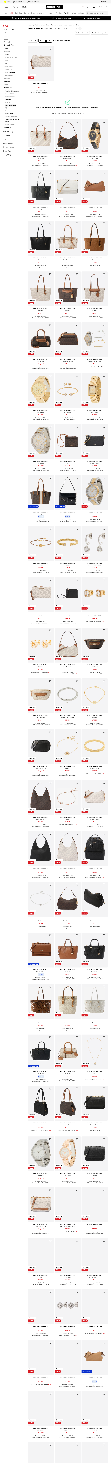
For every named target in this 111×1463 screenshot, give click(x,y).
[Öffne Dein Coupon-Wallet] (82, 7)
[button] (82, 33)
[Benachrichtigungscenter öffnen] (94, 7)
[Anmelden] (88, 7)
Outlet (8, 1)
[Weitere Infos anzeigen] (41, 94)
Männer (16, 7)
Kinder (24, 7)
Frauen (6, 7)
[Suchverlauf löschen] (106, 13)
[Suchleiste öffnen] (87, 13)
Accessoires (45, 25)
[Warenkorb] (106, 7)
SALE (36, 25)
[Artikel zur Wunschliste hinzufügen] (50, 49)
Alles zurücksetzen (62, 40)
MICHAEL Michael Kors (72, 25)
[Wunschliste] (100, 7)
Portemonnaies (56, 25)
